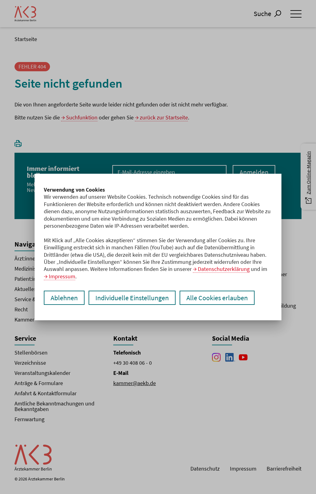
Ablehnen (64, 297)
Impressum (62, 276)
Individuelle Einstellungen (132, 297)
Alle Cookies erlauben (217, 297)
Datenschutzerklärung (224, 268)
